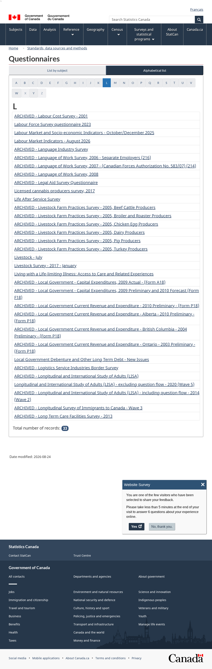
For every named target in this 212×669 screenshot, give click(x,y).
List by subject (57, 70)
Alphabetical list (154, 70)
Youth (143, 616)
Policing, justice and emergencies (96, 616)
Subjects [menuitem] (15, 29)
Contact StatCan (20, 555)
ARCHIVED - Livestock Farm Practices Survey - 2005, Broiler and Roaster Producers (92, 215)
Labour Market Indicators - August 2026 (52, 141)
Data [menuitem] (33, 29)
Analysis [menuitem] (49, 29)
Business (15, 616)
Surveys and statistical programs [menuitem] (143, 34)
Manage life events (152, 624)
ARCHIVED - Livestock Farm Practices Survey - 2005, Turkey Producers (81, 249)
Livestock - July (28, 257)
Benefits (14, 624)
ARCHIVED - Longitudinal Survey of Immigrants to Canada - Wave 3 (78, 408)
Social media (17, 658)
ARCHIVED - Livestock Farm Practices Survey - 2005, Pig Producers (77, 240)
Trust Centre (82, 555)
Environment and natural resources (98, 592)
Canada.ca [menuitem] (195, 29)
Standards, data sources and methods (57, 48)
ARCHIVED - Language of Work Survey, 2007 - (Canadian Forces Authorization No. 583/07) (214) (105, 166)
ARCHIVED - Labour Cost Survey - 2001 (51, 116)
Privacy (136, 658)
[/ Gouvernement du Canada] (39, 18)
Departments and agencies (92, 576)
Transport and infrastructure (93, 624)
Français (196, 9)
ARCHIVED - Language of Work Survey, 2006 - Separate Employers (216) (82, 157)
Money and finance (86, 640)
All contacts (17, 576)
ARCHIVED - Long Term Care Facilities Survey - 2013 (63, 416)
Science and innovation (155, 592)
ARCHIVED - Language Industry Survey (51, 149)
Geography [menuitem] (95, 29)
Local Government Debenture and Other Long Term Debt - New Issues (81, 359)
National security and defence (94, 600)
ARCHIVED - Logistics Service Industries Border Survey (66, 368)
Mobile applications (46, 658)
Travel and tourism (22, 608)
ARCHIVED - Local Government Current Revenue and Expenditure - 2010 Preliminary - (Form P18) (106, 305)
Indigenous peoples (152, 600)
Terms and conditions (110, 658)
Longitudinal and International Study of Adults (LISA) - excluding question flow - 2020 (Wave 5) (104, 384)
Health (13, 632)
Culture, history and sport (91, 608)
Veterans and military (153, 608)
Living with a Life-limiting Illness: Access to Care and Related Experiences (84, 274)
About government (152, 576)
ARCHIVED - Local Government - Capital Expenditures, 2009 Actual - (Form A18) (89, 282)
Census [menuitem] (117, 29)
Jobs (11, 592)
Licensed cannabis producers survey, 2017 (54, 191)
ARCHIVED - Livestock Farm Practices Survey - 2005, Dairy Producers (79, 232)
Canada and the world (88, 632)
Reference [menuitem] (71, 29)
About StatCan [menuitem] (172, 32)
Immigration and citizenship (28, 600)
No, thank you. (161, 526)
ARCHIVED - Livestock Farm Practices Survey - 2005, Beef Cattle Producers (84, 207)
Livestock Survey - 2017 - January (45, 265)
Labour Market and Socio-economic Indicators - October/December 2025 (84, 132)
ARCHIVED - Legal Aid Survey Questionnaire (56, 182)
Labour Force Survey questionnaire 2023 (52, 124)
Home (13, 48)
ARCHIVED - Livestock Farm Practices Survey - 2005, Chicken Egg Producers (86, 224)
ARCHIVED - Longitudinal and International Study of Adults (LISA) (76, 376)
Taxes (12, 640)
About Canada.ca (77, 658)
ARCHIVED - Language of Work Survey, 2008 (56, 174)
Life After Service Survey (37, 199)
